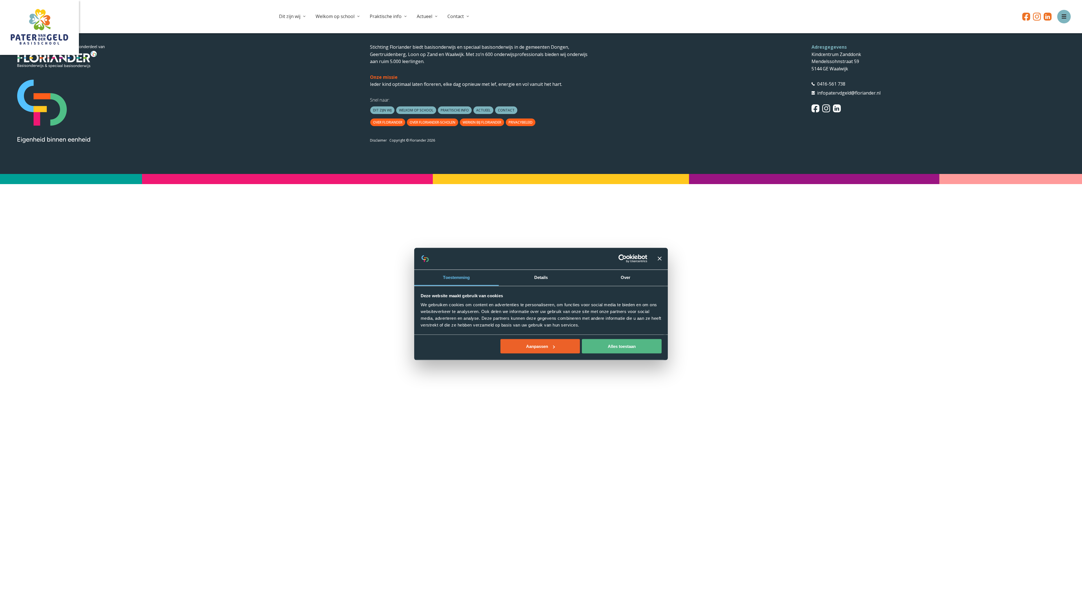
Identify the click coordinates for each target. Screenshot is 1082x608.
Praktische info (386, 16)
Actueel (424, 16)
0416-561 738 (831, 84)
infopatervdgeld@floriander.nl (849, 93)
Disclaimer (378, 140)
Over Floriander (387, 122)
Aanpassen (537, 346)
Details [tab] (541, 277)
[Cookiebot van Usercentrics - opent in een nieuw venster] (622, 258)
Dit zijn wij (289, 16)
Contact (455, 16)
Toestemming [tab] (456, 277)
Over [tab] (625, 277)
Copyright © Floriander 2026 (412, 140)
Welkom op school (335, 16)
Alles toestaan (622, 346)
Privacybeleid (521, 122)
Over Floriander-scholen (432, 122)
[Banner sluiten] (660, 259)
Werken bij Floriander (482, 122)
